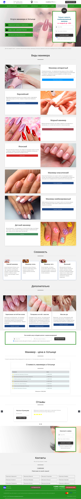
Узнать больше (22, 103)
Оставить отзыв (21, 417)
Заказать (22, 234)
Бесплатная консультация (57, 129)
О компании (40, 468)
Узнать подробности (57, 183)
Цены (52, 5)
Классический (24, 5)
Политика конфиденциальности (16, 496)
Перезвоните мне (70, 2)
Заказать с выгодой (58, 209)
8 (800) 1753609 (51, 2)
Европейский (34, 5)
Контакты (72, 5)
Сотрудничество (62, 5)
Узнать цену (22, 155)
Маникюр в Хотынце (12, 5)
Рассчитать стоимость (57, 79)
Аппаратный (44, 5)
